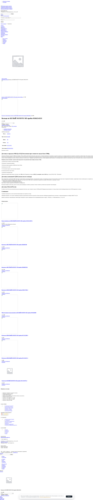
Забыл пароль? (3, 23)
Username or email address (6, 17)
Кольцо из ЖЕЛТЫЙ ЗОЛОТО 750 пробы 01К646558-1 (15, 267)
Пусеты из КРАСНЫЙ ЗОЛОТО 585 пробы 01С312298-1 (15, 335)
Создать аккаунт (6, 15)
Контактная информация (9, 421)
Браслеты (7, 431)
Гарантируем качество (9, 405)
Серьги (6, 432)
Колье (6, 433)
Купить (7, 124)
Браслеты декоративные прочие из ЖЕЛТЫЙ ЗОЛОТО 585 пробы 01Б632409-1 (16, 115)
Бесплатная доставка (9, 406)
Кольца (6, 429)
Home (3, 79)
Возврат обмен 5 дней (9, 407)
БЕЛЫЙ (8, 136)
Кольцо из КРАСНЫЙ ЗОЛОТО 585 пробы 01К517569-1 (15, 290)
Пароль (2, 19)
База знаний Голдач (8, 410)
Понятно (69, 496)
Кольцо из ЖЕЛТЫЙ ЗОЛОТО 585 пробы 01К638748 (14, 244)
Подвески (7, 430)
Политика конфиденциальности (11, 425)
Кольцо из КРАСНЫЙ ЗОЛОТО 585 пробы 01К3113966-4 (12, 97)
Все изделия (6, 79)
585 (7, 139)
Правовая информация (9, 424)
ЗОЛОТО (8, 133)
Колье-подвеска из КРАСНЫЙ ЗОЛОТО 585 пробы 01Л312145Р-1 (17, 220)
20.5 (7, 142)
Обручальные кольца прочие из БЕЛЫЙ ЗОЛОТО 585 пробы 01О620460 (19, 312)
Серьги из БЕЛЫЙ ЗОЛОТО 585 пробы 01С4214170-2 (14, 380)
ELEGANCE (9, 145)
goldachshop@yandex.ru (5, 437)
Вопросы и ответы (8, 409)
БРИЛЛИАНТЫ (10, 148)
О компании (7, 420)
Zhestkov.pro (15, 452)
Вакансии (7, 423)
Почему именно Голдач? (9, 419)
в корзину (3, 124)
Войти (2, 21)
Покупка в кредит (8, 408)
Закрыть (1, 453)
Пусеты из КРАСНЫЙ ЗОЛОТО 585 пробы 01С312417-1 (15, 358)
